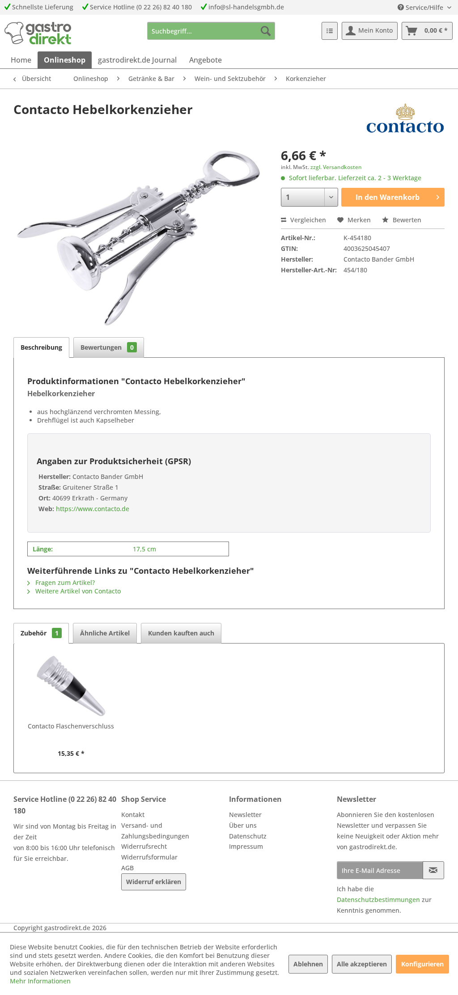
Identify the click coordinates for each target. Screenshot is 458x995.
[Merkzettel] (330, 31)
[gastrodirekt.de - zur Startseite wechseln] (37, 33)
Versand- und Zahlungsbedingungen (155, 830)
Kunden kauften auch (181, 633)
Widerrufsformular (149, 857)
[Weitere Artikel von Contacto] (405, 118)
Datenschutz (248, 836)
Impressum (246, 846)
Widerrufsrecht (144, 846)
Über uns (243, 825)
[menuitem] (211, 31)
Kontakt (132, 814)
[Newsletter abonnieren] (433, 870)
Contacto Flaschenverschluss (71, 726)
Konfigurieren (422, 964)
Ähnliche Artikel (105, 633)
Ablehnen (308, 964)
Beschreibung (41, 347)
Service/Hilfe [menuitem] (424, 7)
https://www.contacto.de (91, 508)
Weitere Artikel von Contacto (77, 591)
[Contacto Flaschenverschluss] (71, 686)
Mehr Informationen (40, 981)
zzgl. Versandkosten (336, 167)
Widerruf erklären (153, 881)
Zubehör (40, 633)
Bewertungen (107, 347)
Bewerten (406, 220)
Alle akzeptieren (362, 964)
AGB (127, 868)
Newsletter (245, 814)
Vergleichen (307, 220)
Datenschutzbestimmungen (378, 899)
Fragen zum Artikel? (64, 582)
